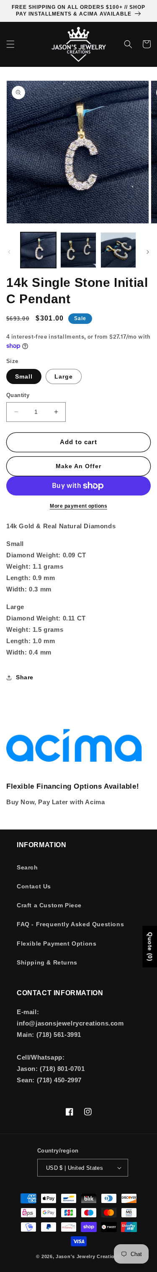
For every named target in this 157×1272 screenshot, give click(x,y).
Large (63, 376)
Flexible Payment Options (56, 943)
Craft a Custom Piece (49, 905)
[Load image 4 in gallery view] (118, 250)
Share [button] (24, 677)
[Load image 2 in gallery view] (78, 250)
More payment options (78, 506)
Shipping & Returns (47, 962)
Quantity (17, 395)
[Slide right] (148, 252)
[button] (10, 44)
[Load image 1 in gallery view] (38, 250)
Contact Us (34, 886)
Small (24, 376)
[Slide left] (9, 252)
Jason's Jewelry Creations (88, 1256)
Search (27, 867)
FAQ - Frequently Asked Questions (70, 924)
